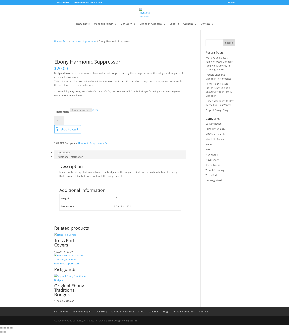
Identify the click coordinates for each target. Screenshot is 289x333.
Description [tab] (64, 152)
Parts (66, 41)
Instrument (62, 111)
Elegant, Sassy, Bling (217, 110)
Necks (209, 144)
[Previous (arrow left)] (1, 331)
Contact (205, 24)
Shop (173, 24)
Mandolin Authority (150, 24)
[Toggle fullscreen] (4, 327)
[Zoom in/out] (1, 327)
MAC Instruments (215, 134)
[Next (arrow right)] (4, 331)
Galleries (188, 24)
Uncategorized (214, 180)
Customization (214, 123)
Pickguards (212, 154)
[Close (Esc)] (11, 327)
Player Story (212, 159)
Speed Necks (213, 165)
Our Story (126, 24)
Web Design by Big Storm (122, 320)
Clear (95, 110)
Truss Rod (211, 175)
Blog (165, 311)
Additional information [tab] (70, 156)
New (208, 149)
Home (57, 41)
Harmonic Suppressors (83, 41)
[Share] (8, 327)
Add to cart (69, 129)
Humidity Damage (216, 128)
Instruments (83, 24)
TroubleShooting (215, 170)
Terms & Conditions (183, 311)
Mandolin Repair (103, 24)
